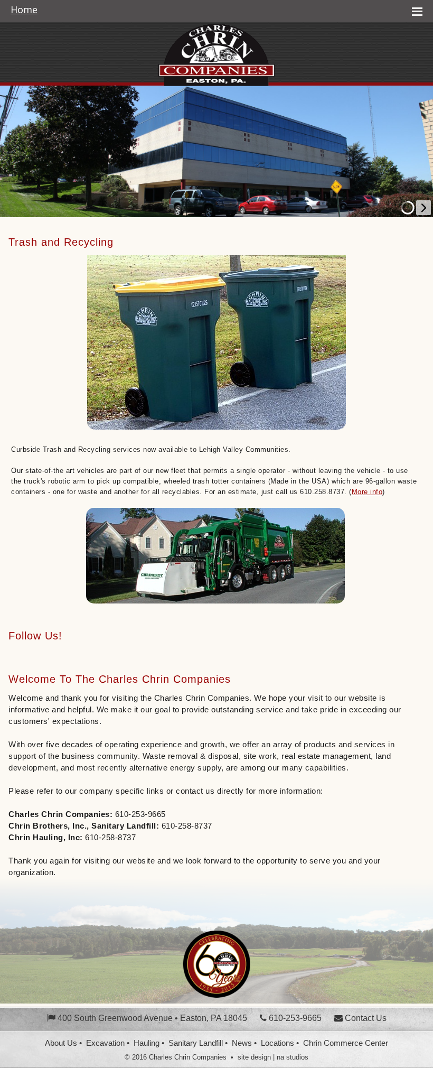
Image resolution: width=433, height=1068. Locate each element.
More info (367, 492)
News (242, 1043)
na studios (292, 1057)
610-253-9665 (294, 1018)
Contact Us (365, 1018)
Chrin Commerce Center (345, 1043)
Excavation (105, 1043)
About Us (61, 1043)
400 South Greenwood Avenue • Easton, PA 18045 (151, 1018)
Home (24, 10)
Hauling (146, 1043)
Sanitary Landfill (195, 1043)
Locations (277, 1043)
